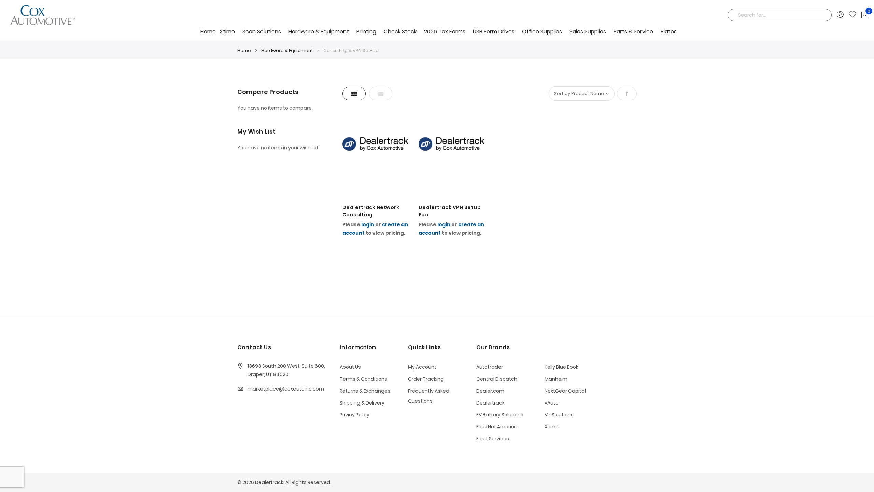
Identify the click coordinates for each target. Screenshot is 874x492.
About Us (350, 367)
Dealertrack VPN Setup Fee (450, 211)
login (367, 224)
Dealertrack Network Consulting (370, 211)
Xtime (552, 426)
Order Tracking (426, 378)
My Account (422, 367)
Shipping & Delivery (362, 402)
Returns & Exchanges (365, 390)
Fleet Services (492, 438)
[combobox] (780, 15)
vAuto (552, 402)
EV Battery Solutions (499, 414)
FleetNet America (497, 426)
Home (208, 32)
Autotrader (489, 367)
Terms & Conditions (363, 378)
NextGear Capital (565, 390)
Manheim (556, 378)
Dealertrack (490, 402)
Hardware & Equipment (287, 50)
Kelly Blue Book (561, 367)
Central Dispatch (496, 378)
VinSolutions (559, 414)
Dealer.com (490, 390)
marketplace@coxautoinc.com (286, 388)
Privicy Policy (354, 414)
